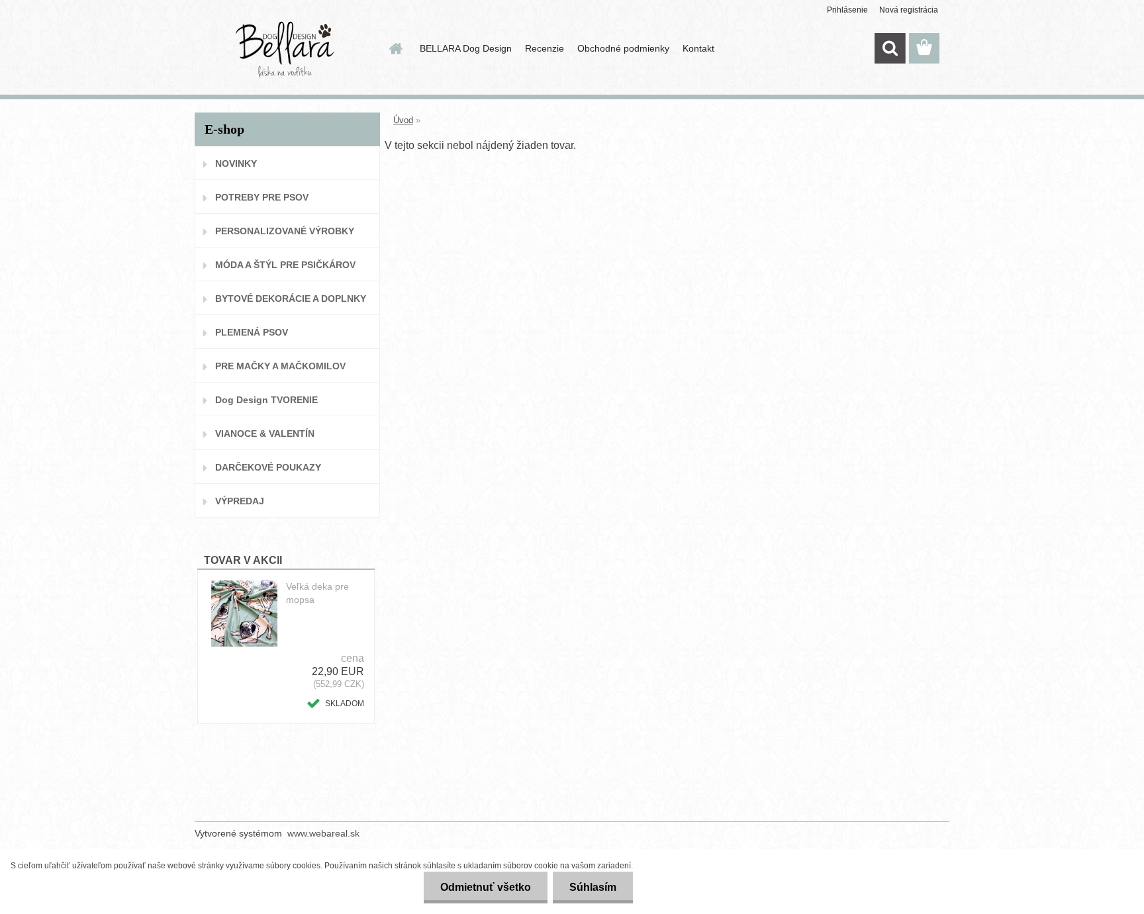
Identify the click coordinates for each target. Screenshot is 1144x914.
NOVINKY (236, 163)
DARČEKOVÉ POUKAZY (268, 467)
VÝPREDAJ (239, 501)
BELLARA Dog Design (466, 48)
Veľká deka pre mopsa (317, 593)
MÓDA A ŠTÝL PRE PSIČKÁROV (285, 264)
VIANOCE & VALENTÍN (264, 433)
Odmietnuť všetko (485, 887)
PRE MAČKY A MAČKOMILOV (280, 366)
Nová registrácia (908, 10)
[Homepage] (394, 48)
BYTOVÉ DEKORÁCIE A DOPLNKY (290, 298)
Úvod (403, 120)
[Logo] (286, 49)
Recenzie (544, 48)
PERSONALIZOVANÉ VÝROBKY (284, 231)
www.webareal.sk (323, 833)
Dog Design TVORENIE (266, 399)
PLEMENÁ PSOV (251, 332)
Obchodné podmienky (623, 48)
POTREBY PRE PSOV (262, 197)
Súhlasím (592, 887)
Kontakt (698, 48)
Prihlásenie (847, 10)
